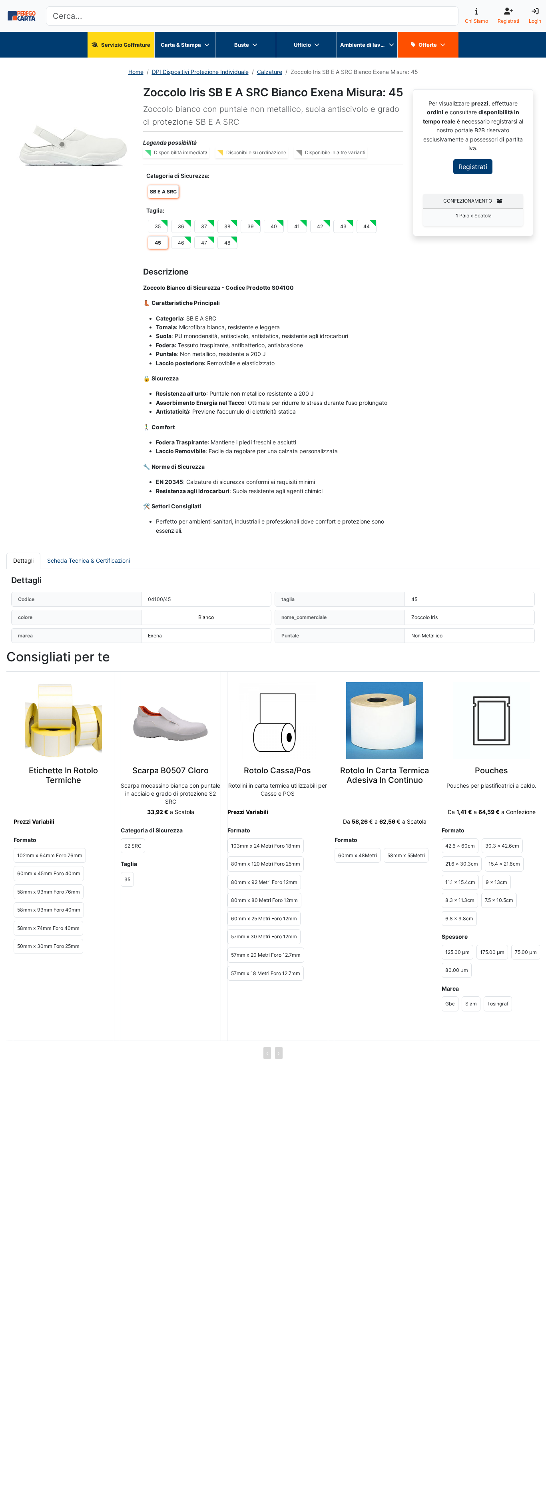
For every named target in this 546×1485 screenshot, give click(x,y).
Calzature (269, 71)
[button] (73, 146)
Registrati (472, 167)
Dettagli (23, 560)
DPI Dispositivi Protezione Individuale (200, 71)
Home (135, 71)
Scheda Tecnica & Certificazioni (88, 560)
